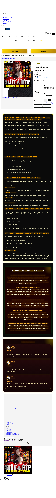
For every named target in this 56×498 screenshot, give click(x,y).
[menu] (23, 40)
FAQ (7, 421)
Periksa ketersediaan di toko (48, 102)
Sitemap (7, 424)
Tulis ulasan (46, 77)
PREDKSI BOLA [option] (35, 101)
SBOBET (5, 23)
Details (5, 111)
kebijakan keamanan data (8, 440)
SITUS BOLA (9, 417)
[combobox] (50, 33)
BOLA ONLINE (9, 404)
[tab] (5, 110)
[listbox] (39, 94)
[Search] (53, 34)
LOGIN (43, 51)
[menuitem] (3, 36)
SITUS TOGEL (9, 475)
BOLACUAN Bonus (10, 422)
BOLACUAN (6, 19)
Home (2, 55)
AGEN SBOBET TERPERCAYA (12, 434)
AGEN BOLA (6, 20)
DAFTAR (15, 51)
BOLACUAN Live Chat (10, 423)
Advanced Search (48, 34)
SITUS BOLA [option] (36, 92)
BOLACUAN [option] (36, 86)
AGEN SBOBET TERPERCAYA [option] (36, 98)
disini (51, 90)
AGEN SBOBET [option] (35, 88)
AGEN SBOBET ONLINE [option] (35, 94)
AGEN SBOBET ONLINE (11, 408)
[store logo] (3, 26)
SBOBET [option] (35, 91)
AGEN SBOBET (9, 429)
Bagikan (52, 103)
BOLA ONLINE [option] (37, 90)
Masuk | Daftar (8, 17)
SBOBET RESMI (7, 21)
